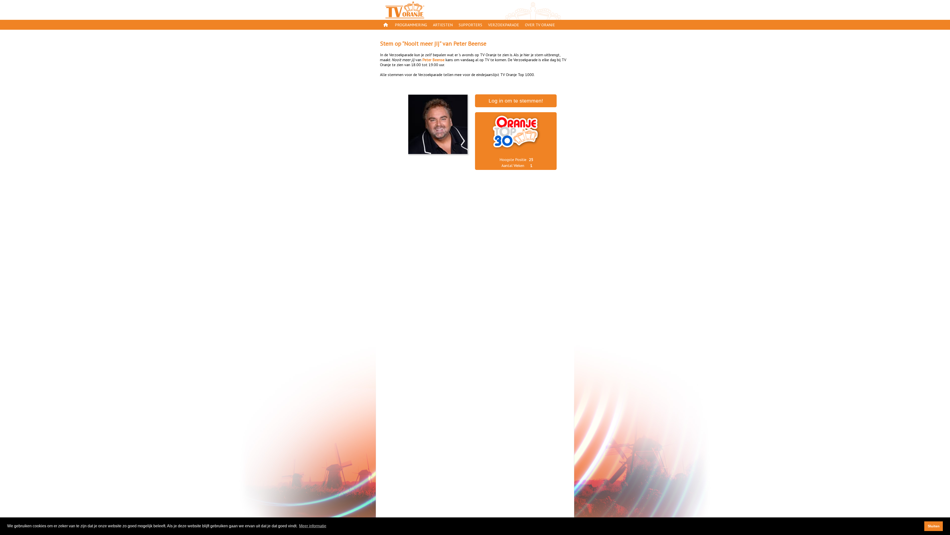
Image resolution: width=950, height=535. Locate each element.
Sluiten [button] (934, 526)
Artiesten (443, 24)
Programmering (411, 24)
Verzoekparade (503, 24)
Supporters (470, 24)
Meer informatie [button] (312, 526)
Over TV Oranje (540, 24)
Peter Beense (469, 43)
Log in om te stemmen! (516, 101)
